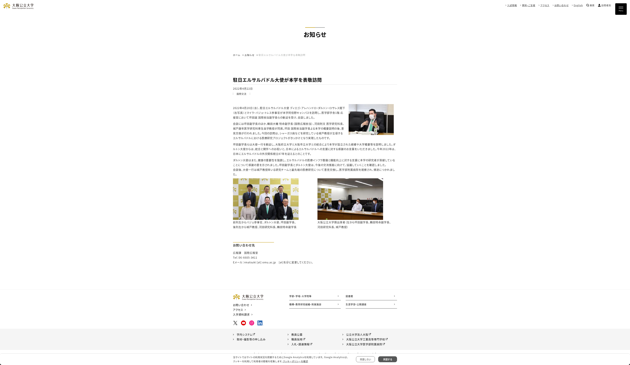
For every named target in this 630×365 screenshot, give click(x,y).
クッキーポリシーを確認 (295, 361)
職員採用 (297, 339)
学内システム (244, 334)
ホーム (236, 55)
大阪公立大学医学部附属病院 (364, 344)
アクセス (544, 5)
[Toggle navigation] (621, 9)
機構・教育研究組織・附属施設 (305, 304)
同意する (387, 359)
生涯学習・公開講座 (356, 304)
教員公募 (297, 334)
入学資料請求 (241, 314)
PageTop (617, 348)
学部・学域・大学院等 (300, 296)
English (578, 5)
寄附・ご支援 (528, 5)
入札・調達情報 (300, 344)
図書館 (349, 296)
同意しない (365, 359)
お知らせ (249, 55)
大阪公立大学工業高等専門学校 (365, 339)
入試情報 (512, 5)
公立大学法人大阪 (357, 334)
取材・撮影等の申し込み (251, 339)
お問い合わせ (561, 5)
